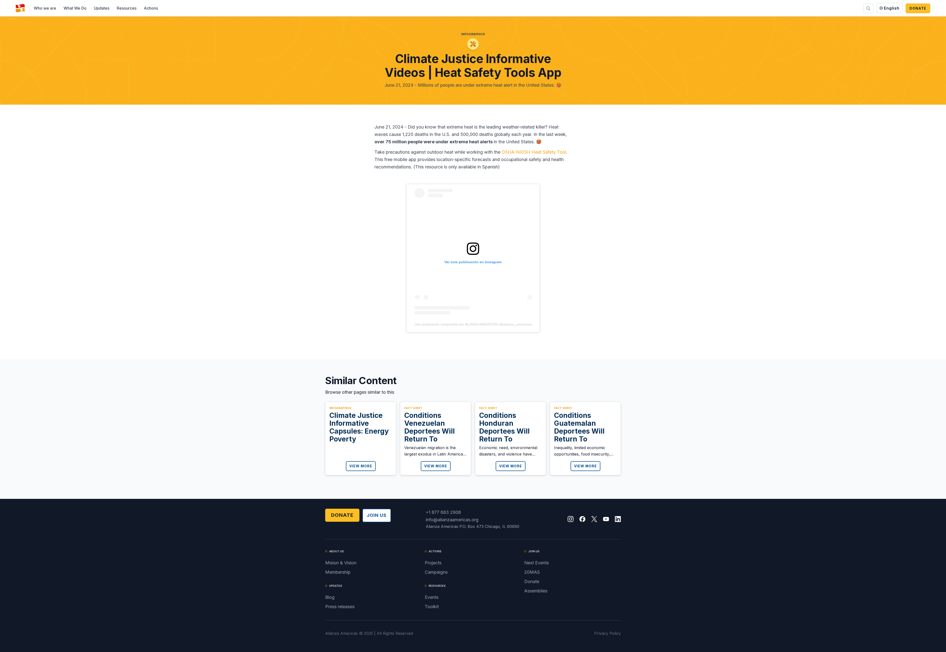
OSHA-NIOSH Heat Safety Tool (534, 152)
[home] (20, 8)
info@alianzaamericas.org (452, 519)
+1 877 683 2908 (443, 512)
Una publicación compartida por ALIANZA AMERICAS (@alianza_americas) (473, 324)
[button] (45, 8)
